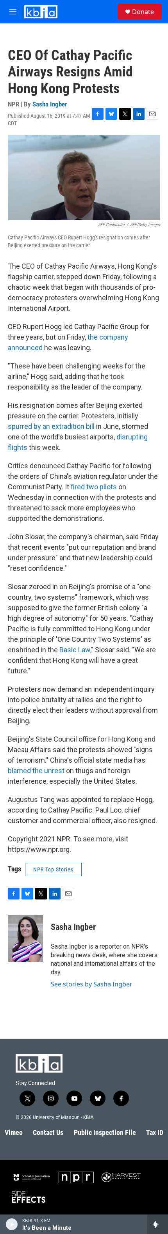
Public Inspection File (105, 1132)
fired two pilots (94, 487)
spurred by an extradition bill (51, 426)
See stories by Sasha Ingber (91, 984)
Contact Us (48, 1132)
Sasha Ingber (49, 104)
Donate (143, 11)
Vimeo (14, 1132)
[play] (12, 1224)
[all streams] (157, 1224)
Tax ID (154, 1132)
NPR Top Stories (53, 869)
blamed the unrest (36, 771)
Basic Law (74, 650)
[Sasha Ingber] (25, 938)
